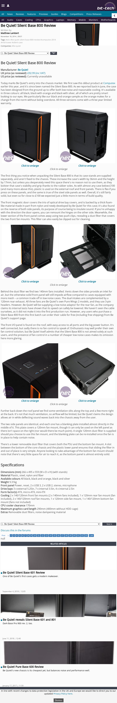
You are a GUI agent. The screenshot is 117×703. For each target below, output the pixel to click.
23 (86, 535)
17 (62, 535)
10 (35, 535)
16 (58, 535)
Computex (109, 83)
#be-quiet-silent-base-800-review (25, 39)
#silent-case (17, 42)
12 (42, 535)
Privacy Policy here (62, 693)
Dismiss (58, 700)
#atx (8, 39)
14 (50, 535)
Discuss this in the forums (16, 530)
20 (74, 535)
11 (39, 535)
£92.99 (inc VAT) (36, 73)
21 (78, 535)
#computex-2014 (48, 39)
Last (91, 535)
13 (46, 535)
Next (53, 53)
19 (70, 535)
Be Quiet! (23, 69)
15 (54, 535)
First (3, 535)
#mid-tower (6, 42)
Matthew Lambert (10, 33)
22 (82, 535)
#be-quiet (16, 46)
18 (66, 535)
